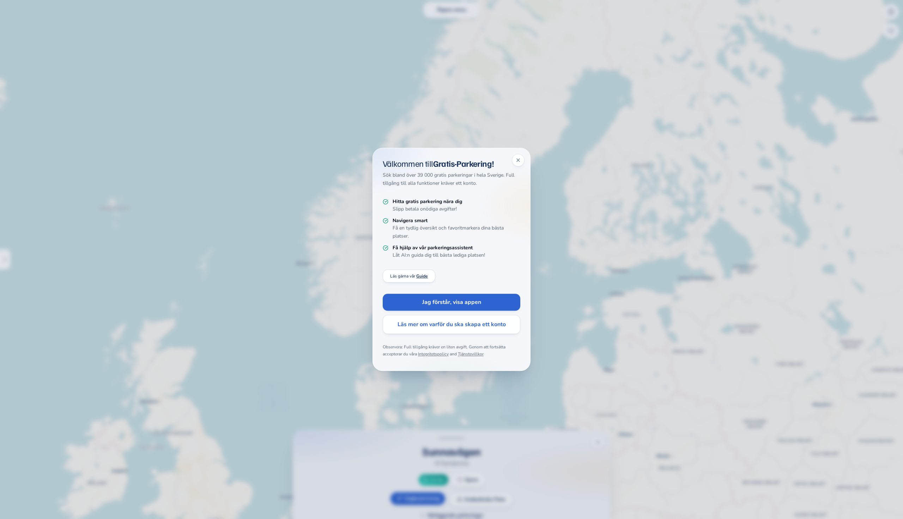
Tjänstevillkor (471, 354)
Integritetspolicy (433, 354)
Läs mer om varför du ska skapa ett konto (452, 325)
